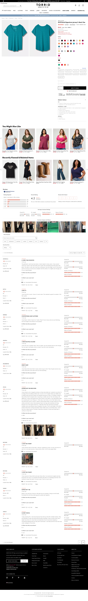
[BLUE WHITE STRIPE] (62, 51)
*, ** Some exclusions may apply (44, 595)
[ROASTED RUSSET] (71, 43)
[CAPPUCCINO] (62, 43)
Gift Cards (59, 553)
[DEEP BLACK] (62, 40)
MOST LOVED (66, 10)
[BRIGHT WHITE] (77, 40)
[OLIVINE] (65, 43)
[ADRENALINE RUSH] (62, 65)
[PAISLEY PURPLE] (68, 46)
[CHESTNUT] (74, 40)
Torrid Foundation (75, 557)
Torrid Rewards (60, 560)
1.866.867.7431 (34, 553)
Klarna (44, 555)
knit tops (20, 18)
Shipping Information (36, 560)
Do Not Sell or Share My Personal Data (79, 568)
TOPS (26, 10)
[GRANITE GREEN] (65, 51)
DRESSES (32, 10)
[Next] (86, 138)
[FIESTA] (65, 65)
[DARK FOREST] (71, 51)
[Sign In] (79, 6)
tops (16, 18)
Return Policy (34, 565)
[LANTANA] (80, 43)
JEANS (38, 10)
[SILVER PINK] (68, 65)
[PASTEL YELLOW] (62, 46)
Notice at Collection (75, 580)
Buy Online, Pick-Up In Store (62, 564)
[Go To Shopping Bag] (83, 5)
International (45, 553)
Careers (73, 553)
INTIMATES (44, 10)
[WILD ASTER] (59, 55)
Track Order (34, 555)
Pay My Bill (59, 557)
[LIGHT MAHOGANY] (65, 46)
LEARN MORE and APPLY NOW (12, 567)
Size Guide (84, 68)
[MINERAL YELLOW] (80, 40)
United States (4, 3)
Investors (73, 577)
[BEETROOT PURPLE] (83, 43)
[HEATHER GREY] (59, 40)
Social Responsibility (75, 570)
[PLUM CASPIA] (83, 40)
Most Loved (61, 20)
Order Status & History (36, 558)
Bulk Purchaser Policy (47, 565)
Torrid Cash (59, 562)
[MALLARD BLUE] (59, 46)
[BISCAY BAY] (74, 43)
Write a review (72, 24)
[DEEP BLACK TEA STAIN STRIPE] (59, 60)
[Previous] (1, 138)
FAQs (44, 560)
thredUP (44, 558)
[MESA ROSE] (77, 43)
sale (6, 18)
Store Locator (34, 562)
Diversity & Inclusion (75, 560)
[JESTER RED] (65, 40)
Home (3, 18)
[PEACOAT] (71, 40)
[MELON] (59, 43)
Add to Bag (75, 88)
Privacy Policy (74, 562)
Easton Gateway (70, 83)
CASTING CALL (81, 10)
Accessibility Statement (76, 573)
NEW (14, 10)
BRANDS (73, 10)
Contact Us (45, 567)
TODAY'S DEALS (7, 10)
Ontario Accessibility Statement (77, 575)
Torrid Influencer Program (76, 555)
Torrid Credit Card (60, 555)
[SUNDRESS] (59, 51)
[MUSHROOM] (68, 40)
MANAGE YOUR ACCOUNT (11, 569)
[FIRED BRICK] (68, 51)
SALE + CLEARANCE (44, 12)
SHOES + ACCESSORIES (54, 10)
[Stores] (75, 6)
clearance (11, 18)
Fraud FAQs (45, 562)
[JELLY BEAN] (59, 65)
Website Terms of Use (76, 564)
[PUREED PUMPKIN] (68, 43)
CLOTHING (20, 10)
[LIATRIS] (74, 51)
